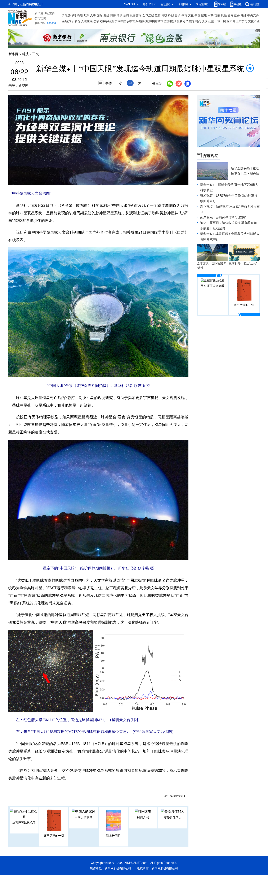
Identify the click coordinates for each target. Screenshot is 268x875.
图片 (230, 15)
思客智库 (136, 15)
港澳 (119, 15)
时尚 (198, 21)
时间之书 (143, 817)
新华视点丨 (208, 206)
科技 (164, 15)
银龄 (142, 21)
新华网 (13, 53)
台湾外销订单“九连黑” (231, 217)
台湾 (126, 15)
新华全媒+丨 (209, 184)
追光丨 (205, 222)
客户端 (222, 4)
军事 (211, 15)
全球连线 (148, 15)
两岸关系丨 (208, 217)
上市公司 (241, 21)
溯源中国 (151, 21)
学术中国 (120, 21)
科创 (171, 15)
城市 (160, 21)
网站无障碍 (202, 4)
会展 (179, 21)
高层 (80, 15)
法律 (244, 15)
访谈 (217, 15)
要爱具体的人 (173, 817)
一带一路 (220, 21)
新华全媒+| (207, 233)
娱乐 (192, 21)
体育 (184, 15)
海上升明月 (113, 835)
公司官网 (40, 18)
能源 (173, 21)
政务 (237, 15)
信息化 (97, 21)
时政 (86, 15)
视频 (224, 15)
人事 (93, 15)
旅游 (167, 21)
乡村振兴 (133, 21)
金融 (65, 21)
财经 (106, 15)
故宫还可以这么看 (24, 822)
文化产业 (254, 21)
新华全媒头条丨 (242, 168)
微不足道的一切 (54, 835)
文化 (191, 15)
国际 (100, 15)
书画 (197, 15)
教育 (158, 15)
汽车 (71, 21)
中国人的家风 (83, 817)
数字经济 (108, 21)
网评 (113, 15)
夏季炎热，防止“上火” (243, 263)
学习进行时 (69, 15)
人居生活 (87, 21)
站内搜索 (255, 4)
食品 (78, 21)
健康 (204, 15)
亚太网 (231, 21)
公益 (211, 21)
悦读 (204, 21)
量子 (177, 15)
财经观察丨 (208, 195)
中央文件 (253, 15)
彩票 (186, 21)
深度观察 (210, 155)
